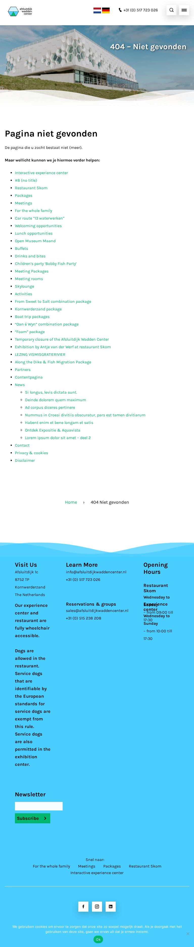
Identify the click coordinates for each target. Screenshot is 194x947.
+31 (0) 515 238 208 (83, 618)
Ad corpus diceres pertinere (50, 407)
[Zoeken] (171, 10)
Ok (98, 939)
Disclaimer (25, 460)
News (20, 384)
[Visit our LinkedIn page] (111, 907)
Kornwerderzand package (38, 309)
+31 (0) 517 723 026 (83, 579)
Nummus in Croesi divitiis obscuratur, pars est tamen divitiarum (85, 415)
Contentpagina (29, 377)
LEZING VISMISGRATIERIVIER (40, 354)
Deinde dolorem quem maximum (55, 399)
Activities (23, 293)
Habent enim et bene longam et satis (59, 422)
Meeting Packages (31, 271)
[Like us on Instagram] (97, 907)
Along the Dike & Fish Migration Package (53, 362)
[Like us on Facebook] (83, 907)
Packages (23, 195)
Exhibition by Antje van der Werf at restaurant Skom (63, 346)
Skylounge (24, 286)
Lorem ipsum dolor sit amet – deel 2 (58, 437)
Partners (23, 369)
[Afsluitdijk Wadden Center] (32, 10)
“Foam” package (30, 331)
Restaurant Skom (31, 187)
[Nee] (187, 933)
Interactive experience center (41, 172)
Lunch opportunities (34, 233)
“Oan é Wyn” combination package (47, 324)
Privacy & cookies (31, 452)
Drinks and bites (30, 256)
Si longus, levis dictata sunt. (51, 392)
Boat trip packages (32, 316)
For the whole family (33, 210)
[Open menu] (184, 10)
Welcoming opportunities (38, 225)
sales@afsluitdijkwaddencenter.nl (97, 610)
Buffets (21, 248)
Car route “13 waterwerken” (39, 218)
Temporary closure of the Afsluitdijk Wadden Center (62, 339)
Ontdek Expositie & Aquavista (52, 430)
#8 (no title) (26, 180)
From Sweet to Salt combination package (53, 301)
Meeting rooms (29, 278)
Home (71, 502)
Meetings (23, 203)
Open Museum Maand (35, 240)
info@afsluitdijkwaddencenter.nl (96, 572)
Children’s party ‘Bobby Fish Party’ (46, 263)
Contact (22, 445)
